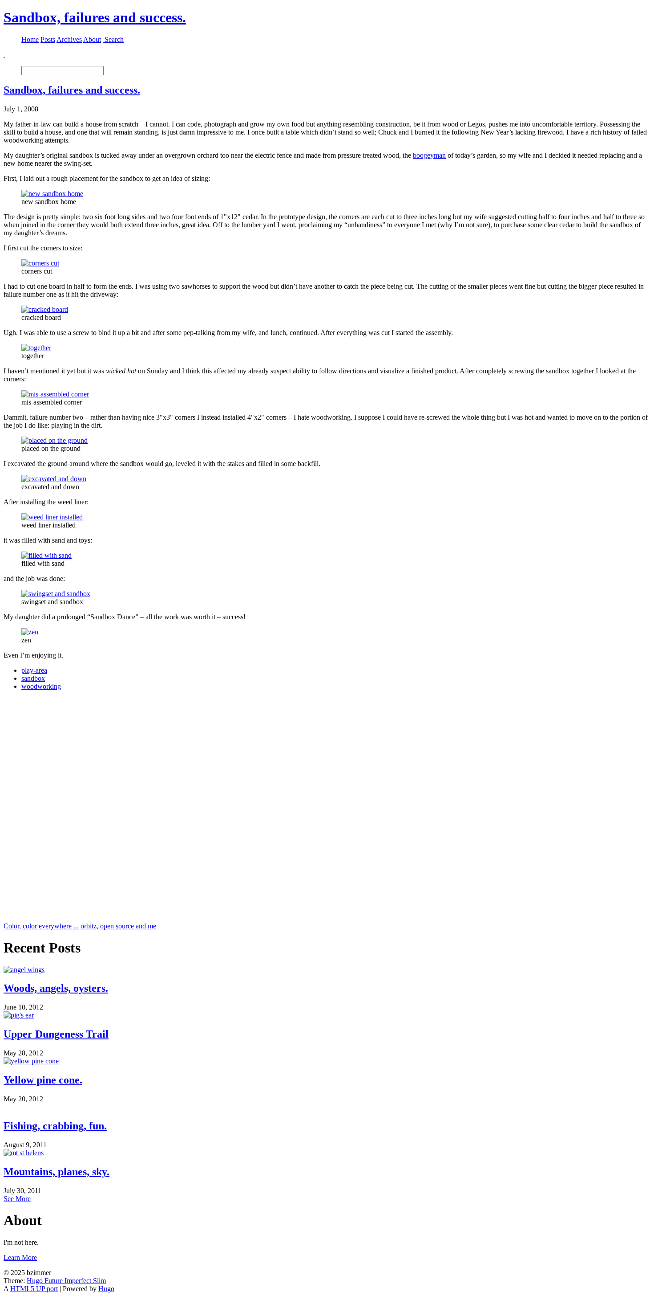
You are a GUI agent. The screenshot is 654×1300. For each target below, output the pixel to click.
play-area (34, 670)
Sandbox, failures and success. (95, 17)
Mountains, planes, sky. (56, 1171)
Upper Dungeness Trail (56, 1034)
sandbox (33, 678)
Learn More (20, 1257)
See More (17, 1198)
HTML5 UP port (34, 1288)
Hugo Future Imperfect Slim (66, 1280)
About (92, 39)
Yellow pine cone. (43, 1080)
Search (114, 39)
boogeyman (429, 155)
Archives (69, 39)
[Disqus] (327, 809)
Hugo (106, 1288)
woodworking (41, 686)
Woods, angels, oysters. (56, 988)
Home (30, 39)
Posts (47, 39)
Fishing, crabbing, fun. (55, 1126)
